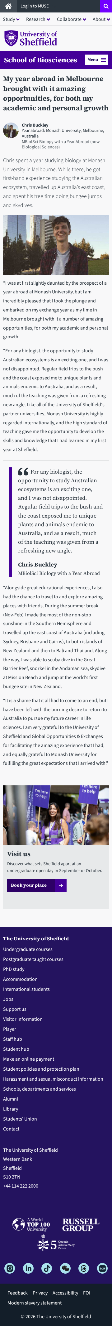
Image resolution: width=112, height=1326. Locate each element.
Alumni (10, 1099)
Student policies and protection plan (41, 1069)
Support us (14, 1009)
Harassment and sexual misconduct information (53, 1079)
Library (10, 1109)
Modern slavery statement (34, 1302)
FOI (86, 1293)
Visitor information (23, 1019)
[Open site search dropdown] (106, 6)
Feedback (17, 1293)
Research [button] (35, 19)
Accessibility (65, 1293)
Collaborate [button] (69, 19)
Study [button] (9, 19)
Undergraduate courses (28, 949)
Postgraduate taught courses (33, 959)
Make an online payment (28, 1059)
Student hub (16, 1049)
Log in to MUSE (35, 6)
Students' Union (20, 1119)
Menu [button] (92, 59)
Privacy (40, 1293)
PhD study (13, 969)
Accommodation (20, 979)
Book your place (29, 885)
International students (26, 989)
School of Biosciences (40, 60)
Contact (11, 1129)
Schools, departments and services (39, 1089)
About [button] (99, 19)
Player (9, 1029)
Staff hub (12, 1039)
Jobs (8, 999)
